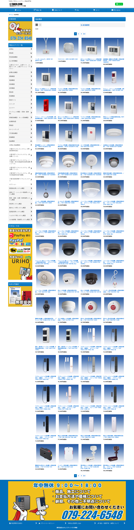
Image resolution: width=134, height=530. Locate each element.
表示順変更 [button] (86, 25)
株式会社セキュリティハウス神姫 (67, 527)
